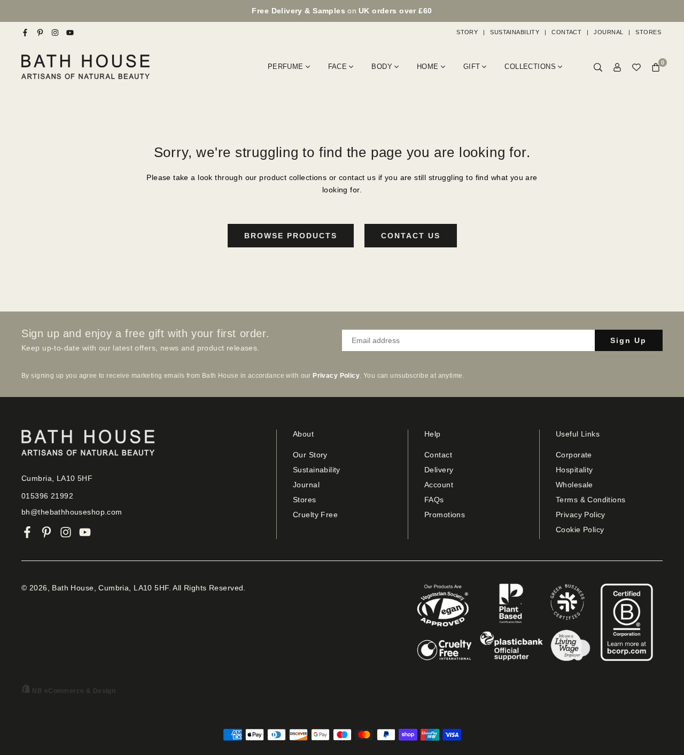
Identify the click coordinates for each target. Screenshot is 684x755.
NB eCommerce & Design (73, 691)
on (342, 10)
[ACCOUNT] (617, 67)
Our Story (310, 454)
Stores (648, 32)
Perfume (286, 67)
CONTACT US (410, 235)
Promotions (444, 514)
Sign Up (628, 340)
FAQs (434, 499)
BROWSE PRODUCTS (290, 235)
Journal (608, 32)
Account (438, 484)
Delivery (438, 469)
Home (428, 67)
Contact (566, 32)
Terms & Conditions (591, 499)
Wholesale (574, 484)
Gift (471, 67)
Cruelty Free (315, 514)
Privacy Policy (580, 514)
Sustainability (514, 32)
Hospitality (574, 469)
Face (337, 67)
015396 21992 (47, 496)
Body (381, 67)
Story (467, 32)
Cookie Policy (580, 529)
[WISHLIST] (636, 67)
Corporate (574, 454)
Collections (530, 67)
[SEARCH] (598, 67)
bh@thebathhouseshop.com (71, 512)
